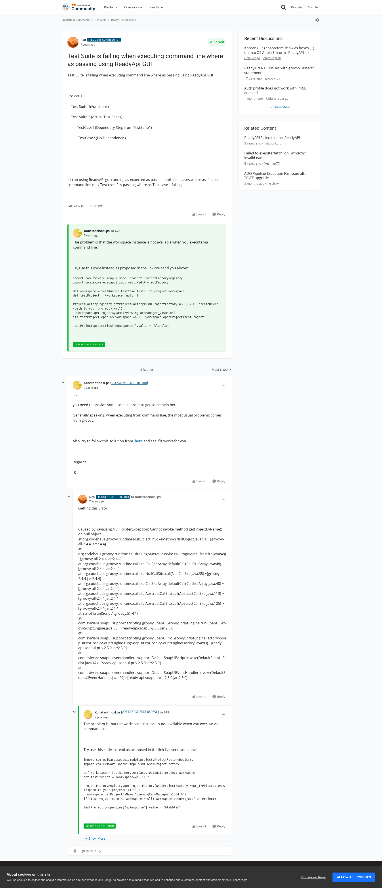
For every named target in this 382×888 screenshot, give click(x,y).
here (139, 441)
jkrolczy (273, 183)
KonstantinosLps (97, 231)
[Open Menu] (317, 20)
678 (83, 40)
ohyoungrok (272, 58)
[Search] (283, 7)
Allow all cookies (354, 877)
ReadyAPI (100, 20)
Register (297, 7)
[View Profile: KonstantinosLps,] (77, 233)
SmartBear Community (76, 20)
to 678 (115, 231)
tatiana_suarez (277, 98)
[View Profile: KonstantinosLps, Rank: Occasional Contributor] (77, 385)
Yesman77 (272, 163)
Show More (97, 838)
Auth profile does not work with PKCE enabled (275, 90)
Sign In (313, 7)
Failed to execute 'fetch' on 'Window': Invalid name (275, 155)
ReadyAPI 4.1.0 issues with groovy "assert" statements (279, 70)
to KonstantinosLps (146, 497)
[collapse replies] (63, 382)
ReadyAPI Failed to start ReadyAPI (272, 137)
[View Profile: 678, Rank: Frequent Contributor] (72, 42)
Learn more (240, 880)
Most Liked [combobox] (222, 369)
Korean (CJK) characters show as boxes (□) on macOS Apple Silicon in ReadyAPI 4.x (279, 50)
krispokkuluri (274, 143)
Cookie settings (313, 877)
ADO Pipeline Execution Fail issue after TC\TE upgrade (276, 176)
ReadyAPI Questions (123, 20)
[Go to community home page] (78, 7)
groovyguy (272, 78)
